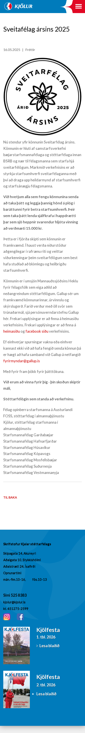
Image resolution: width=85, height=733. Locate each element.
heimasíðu (11, 331)
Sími (7, 595)
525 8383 (19, 595)
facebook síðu (37, 331)
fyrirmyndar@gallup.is (21, 361)
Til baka (10, 497)
